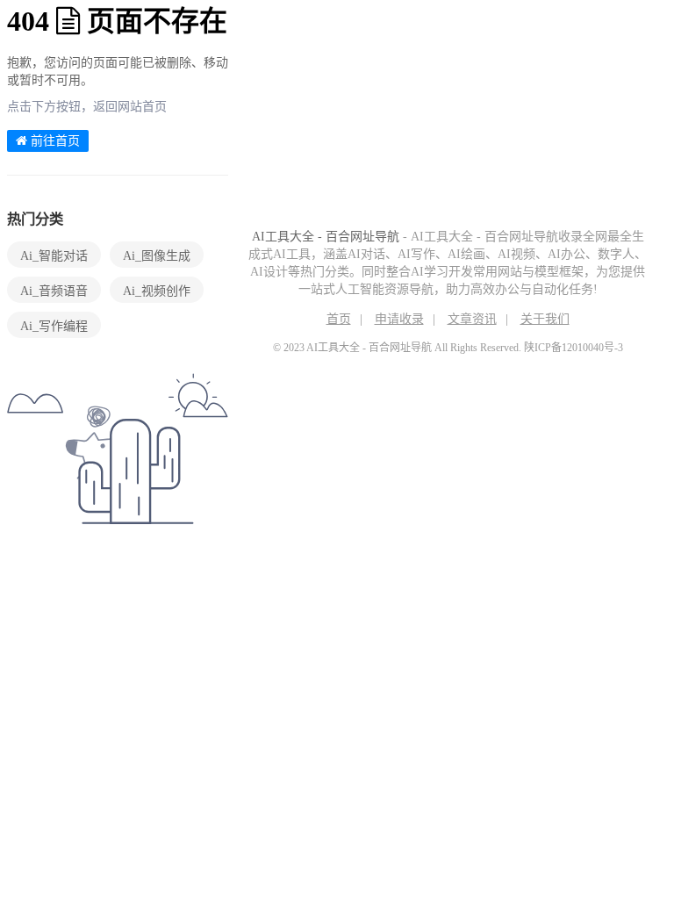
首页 (338, 319)
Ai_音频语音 (54, 291)
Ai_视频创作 (156, 291)
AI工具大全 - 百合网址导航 (325, 236)
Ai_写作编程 (54, 326)
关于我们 (545, 319)
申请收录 (399, 319)
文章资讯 (472, 319)
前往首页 (53, 140)
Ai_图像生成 (156, 256)
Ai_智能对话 (54, 256)
